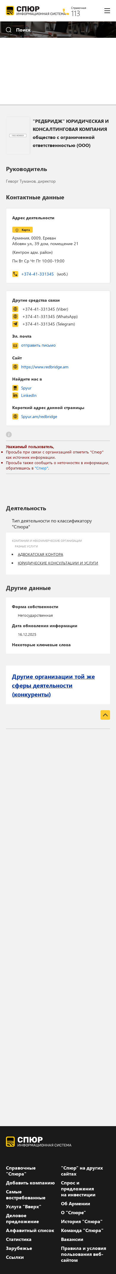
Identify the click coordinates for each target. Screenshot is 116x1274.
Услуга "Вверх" (23, 1206)
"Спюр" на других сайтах (82, 1171)
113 (75, 13)
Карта (26, 229)
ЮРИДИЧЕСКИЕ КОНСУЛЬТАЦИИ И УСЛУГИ (58, 562)
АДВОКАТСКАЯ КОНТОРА (40, 554)
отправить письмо (38, 345)
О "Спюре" (73, 1212)
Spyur (26, 388)
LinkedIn (29, 395)
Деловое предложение (22, 1218)
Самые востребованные (26, 1195)
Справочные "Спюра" (21, 1171)
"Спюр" (41, 467)
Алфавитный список (30, 1230)
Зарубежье (19, 1248)
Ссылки (15, 1257)
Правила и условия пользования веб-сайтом (83, 1254)
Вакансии (72, 1239)
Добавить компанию (30, 1183)
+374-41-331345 (44, 274)
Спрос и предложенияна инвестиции (78, 1189)
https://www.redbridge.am (44, 367)
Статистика (19, 1239)
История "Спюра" (82, 1221)
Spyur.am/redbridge (39, 416)
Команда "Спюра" (82, 1230)
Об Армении (75, 1203)
